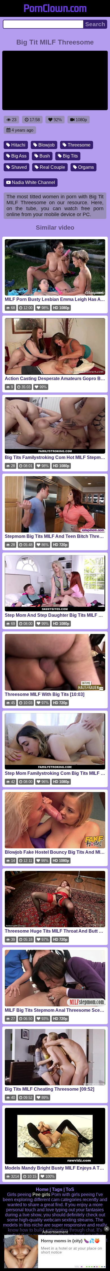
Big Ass (18, 156)
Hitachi (17, 145)
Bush (44, 156)
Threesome (79, 145)
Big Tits (70, 156)
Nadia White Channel (33, 182)
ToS (70, 1189)
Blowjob (46, 145)
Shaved (18, 167)
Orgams (85, 167)
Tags (57, 1189)
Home (42, 1189)
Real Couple (52, 167)
